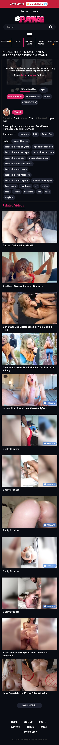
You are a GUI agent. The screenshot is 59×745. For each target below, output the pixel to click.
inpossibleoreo (20, 141)
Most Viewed (41, 42)
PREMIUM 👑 (6, 41)
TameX (17, 112)
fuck (47, 192)
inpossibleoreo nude (43, 152)
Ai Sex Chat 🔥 (53, 42)
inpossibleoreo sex (43, 147)
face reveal (10, 186)
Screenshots (33, 97)
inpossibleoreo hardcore (17, 175)
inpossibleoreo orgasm (16, 180)
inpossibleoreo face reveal (18, 164)
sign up (33, 75)
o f (36, 186)
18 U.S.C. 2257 (29, 732)
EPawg (25, 740)
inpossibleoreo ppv (42, 180)
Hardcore (24, 134)
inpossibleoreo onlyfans (17, 147)
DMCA (43, 727)
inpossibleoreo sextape (17, 152)
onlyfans (9, 197)
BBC (35, 134)
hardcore (28, 192)
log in (23, 75)
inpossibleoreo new (39, 158)
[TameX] (6, 112)
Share (47, 97)
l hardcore (25, 186)
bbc (39, 192)
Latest (18, 41)
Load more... (29, 705)
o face (45, 186)
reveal (17, 192)
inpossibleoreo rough (16, 169)
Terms (30, 727)
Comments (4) (29, 102)
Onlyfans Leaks (29, 42)
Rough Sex (47, 134)
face (7, 192)
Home (14, 722)
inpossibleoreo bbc (14, 158)
